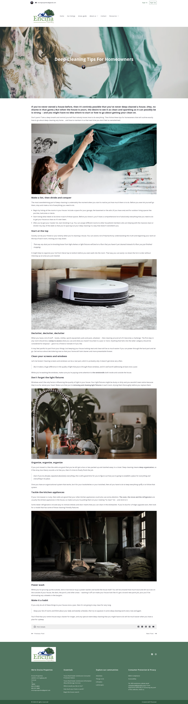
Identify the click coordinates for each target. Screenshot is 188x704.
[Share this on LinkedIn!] (146, 627)
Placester (153, 702)
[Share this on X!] (142, 627)
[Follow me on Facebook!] (152, 654)
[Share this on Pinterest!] (149, 627)
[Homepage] (43, 16)
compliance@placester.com (137, 685)
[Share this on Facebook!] (138, 627)
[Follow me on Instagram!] (156, 654)
